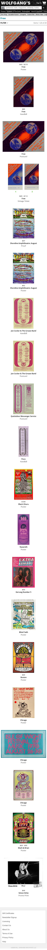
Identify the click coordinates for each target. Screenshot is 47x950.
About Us (6, 929)
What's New (39, 14)
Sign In (39, 3)
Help (4, 941)
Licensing (6, 921)
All (3, 8)
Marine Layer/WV (36, 11)
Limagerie (23, 14)
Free (3, 18)
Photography (26, 11)
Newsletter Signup (9, 917)
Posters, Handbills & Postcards (11, 11)
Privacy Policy (7, 937)
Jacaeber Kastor (13, 14)
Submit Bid (30, 14)
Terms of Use (7, 933)
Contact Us (6, 925)
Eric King (4, 14)
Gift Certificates (8, 913)
